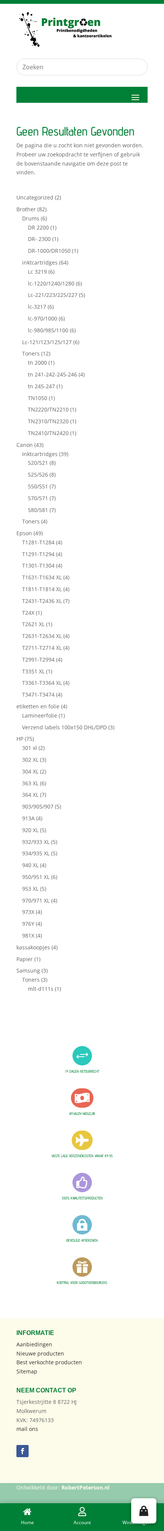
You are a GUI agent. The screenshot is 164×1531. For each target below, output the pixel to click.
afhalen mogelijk (82, 1113)
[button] (143, 1510)
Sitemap (26, 1371)
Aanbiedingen (34, 1344)
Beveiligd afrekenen (82, 1240)
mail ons (27, 1428)
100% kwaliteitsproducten (82, 1198)
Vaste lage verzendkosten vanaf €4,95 (82, 1155)
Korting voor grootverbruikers (82, 1282)
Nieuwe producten (40, 1353)
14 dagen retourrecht (82, 1071)
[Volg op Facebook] (22, 1451)
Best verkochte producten (49, 1362)
